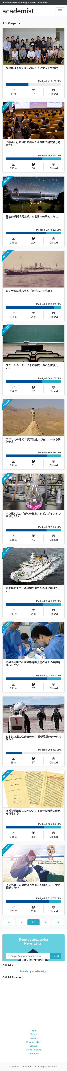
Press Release (33, 1049)
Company (34, 1053)
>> (57, 922)
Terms (33, 1034)
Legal (33, 1030)
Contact (33, 1045)
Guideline (33, 1038)
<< (9, 922)
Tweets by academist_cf (33, 971)
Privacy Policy (33, 1042)
